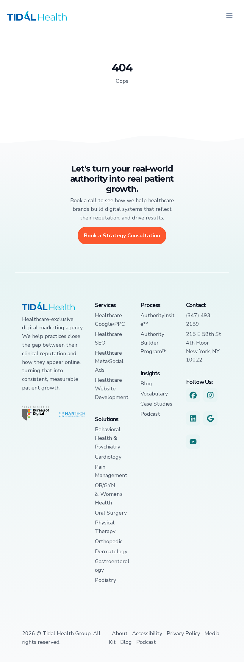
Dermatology (111, 551)
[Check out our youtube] (193, 441)
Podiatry (105, 580)
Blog (146, 383)
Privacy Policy (183, 633)
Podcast (150, 414)
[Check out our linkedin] (193, 418)
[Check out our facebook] (193, 395)
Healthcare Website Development (112, 388)
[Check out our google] (210, 418)
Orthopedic (108, 541)
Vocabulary (154, 393)
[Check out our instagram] (210, 395)
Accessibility (147, 633)
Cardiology (108, 456)
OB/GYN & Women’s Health (109, 494)
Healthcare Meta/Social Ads (109, 361)
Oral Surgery (111, 512)
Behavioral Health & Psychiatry (108, 438)
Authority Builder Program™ (153, 343)
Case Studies (156, 403)
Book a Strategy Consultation (122, 235)
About (120, 633)
